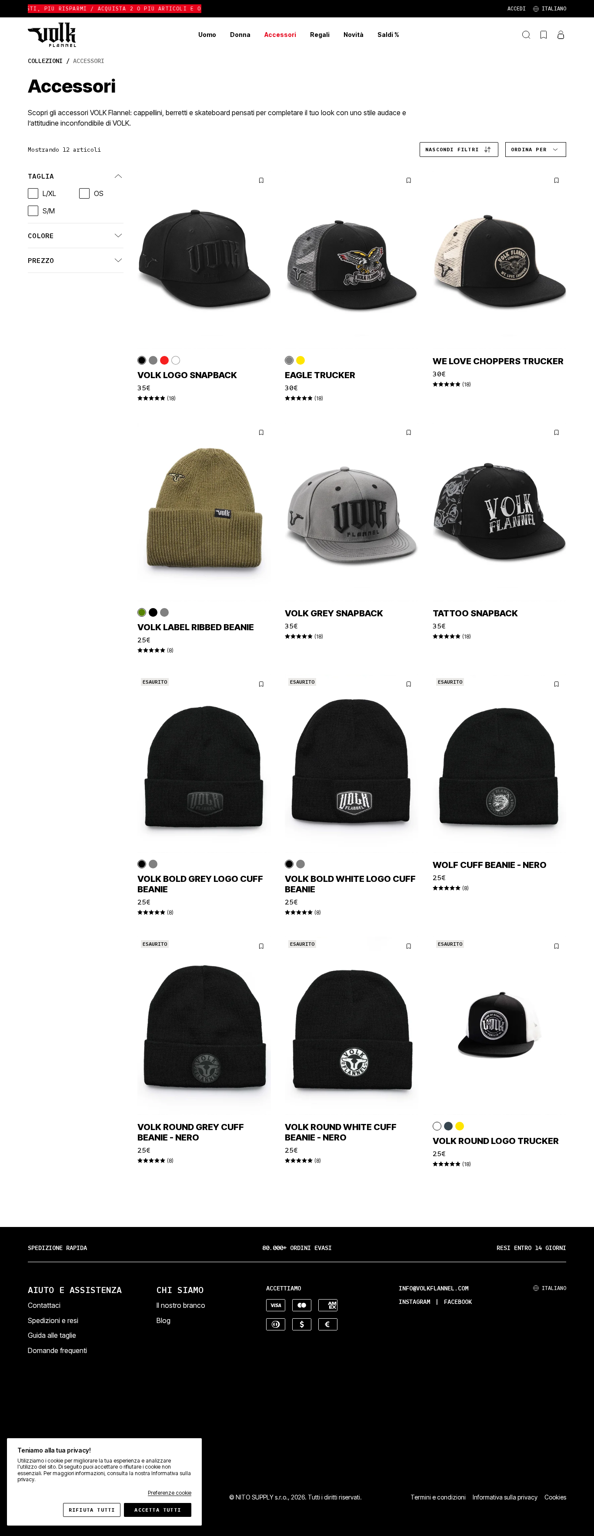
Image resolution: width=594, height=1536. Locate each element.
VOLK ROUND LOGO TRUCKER (496, 1141)
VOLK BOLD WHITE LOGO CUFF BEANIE (350, 884)
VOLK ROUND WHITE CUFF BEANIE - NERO (341, 1132)
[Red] (164, 360)
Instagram (414, 1302)
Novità (354, 34)
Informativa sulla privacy (505, 1497)
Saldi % (388, 34)
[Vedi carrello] (561, 35)
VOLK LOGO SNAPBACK (187, 375)
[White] (175, 360)
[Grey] (153, 360)
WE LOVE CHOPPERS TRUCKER (498, 361)
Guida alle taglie (52, 1335)
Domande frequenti (57, 1350)
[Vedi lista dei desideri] (543, 35)
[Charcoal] (448, 1126)
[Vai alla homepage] (52, 35)
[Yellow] (300, 360)
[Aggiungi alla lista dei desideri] (261, 180)
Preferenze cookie (169, 1493)
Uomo (207, 34)
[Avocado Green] (141, 612)
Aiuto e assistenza (75, 1290)
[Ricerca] (526, 35)
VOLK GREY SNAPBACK (334, 613)
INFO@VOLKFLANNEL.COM (433, 1288)
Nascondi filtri (452, 149)
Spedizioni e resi (53, 1320)
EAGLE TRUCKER (320, 375)
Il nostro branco (181, 1305)
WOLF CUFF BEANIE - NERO (490, 865)
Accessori (280, 34)
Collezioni (45, 61)
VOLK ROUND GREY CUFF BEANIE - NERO (190, 1132)
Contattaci (44, 1305)
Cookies (555, 1497)
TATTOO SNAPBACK (475, 613)
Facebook (458, 1302)
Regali (320, 34)
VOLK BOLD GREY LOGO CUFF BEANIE (200, 884)
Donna (240, 34)
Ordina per (529, 149)
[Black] (141, 360)
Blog (163, 1320)
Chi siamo (180, 1290)
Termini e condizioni (438, 1497)
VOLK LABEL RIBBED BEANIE (195, 627)
